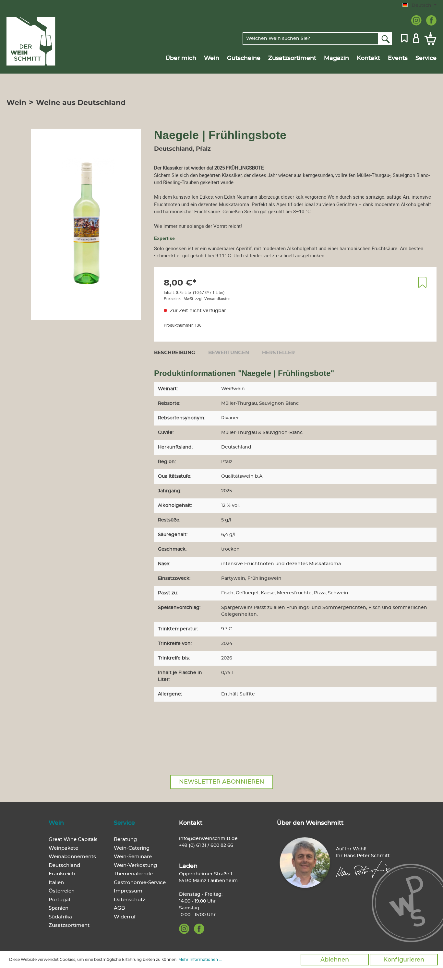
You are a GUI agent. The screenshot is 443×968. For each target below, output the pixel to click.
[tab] (174, 352)
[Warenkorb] (429, 38)
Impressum (128, 891)
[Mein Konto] (416, 37)
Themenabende (133, 873)
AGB (119, 908)
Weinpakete (63, 848)
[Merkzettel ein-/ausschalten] (422, 282)
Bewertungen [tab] (228, 352)
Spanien (58, 908)
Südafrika (60, 917)
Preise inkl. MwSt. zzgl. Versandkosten (197, 298)
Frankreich (62, 873)
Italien (56, 882)
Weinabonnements (72, 856)
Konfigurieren (403, 960)
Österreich (62, 891)
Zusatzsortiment (69, 925)
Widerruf (125, 917)
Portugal (59, 899)
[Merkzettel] (404, 37)
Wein (56, 823)
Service (124, 823)
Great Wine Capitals (73, 839)
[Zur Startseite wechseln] (36, 41)
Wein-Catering (132, 848)
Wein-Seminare (133, 856)
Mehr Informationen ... (200, 960)
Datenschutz (129, 899)
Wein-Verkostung (135, 865)
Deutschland (64, 865)
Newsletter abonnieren (221, 782)
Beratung (125, 839)
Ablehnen (334, 960)
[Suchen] (385, 38)
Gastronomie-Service (140, 882)
